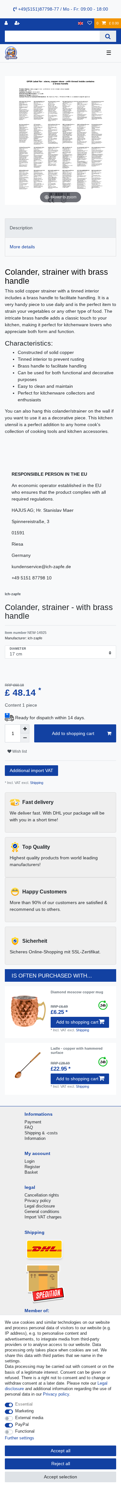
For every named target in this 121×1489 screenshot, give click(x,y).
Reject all (60, 1463)
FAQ (29, 1127)
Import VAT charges (43, 1217)
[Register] (17, 23)
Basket (31, 1172)
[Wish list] (89, 23)
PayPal (22, 1424)
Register (32, 1166)
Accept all (60, 1450)
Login (30, 1161)
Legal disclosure (40, 1206)
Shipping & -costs (41, 1133)
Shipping (36, 783)
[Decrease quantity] (24, 737)
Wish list (19, 751)
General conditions (42, 1211)
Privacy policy (38, 1200)
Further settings (19, 1438)
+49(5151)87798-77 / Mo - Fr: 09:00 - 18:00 (62, 9)
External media (29, 1417)
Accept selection (60, 1476)
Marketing (24, 1410)
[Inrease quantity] (24, 728)
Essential (24, 1404)
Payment (33, 1122)
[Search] (108, 36)
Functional (25, 1431)
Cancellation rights (42, 1195)
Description (21, 227)
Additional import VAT (31, 770)
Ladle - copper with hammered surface (77, 1050)
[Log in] (6, 23)
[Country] (80, 23)
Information (35, 1138)
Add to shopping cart (73, 733)
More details (22, 246)
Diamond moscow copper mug (77, 992)
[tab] (60, 227)
